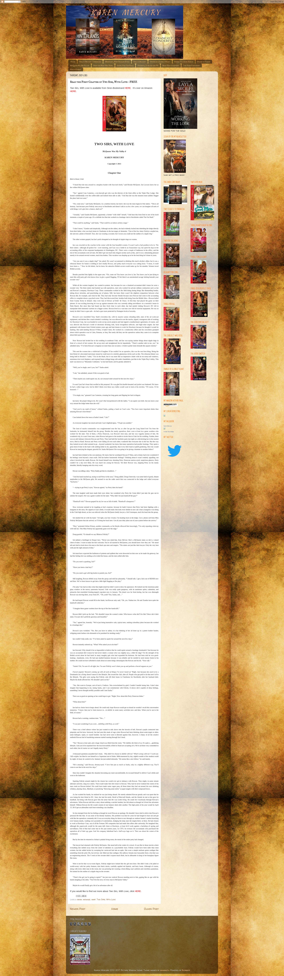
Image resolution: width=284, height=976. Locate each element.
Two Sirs (101, 899)
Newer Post (77, 909)
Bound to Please (203, 62)
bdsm (79, 899)
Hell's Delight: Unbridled (90, 62)
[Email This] (77, 896)
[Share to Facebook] (83, 896)
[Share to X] (81, 896)
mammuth (164, 970)
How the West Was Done (103, 66)
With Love (111, 899)
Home (72, 62)
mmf (94, 899)
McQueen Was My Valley (79, 66)
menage (86, 899)
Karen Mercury (168, 426)
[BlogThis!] (79, 896)
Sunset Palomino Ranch (183, 62)
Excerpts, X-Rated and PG (148, 66)
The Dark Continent (191, 66)
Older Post (151, 909)
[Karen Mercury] (164, 428)
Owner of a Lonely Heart (160, 62)
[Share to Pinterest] (85, 896)
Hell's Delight (139, 62)
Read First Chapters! (170, 66)
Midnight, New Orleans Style (117, 62)
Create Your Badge (169, 431)
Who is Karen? (75, 69)
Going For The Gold (125, 66)
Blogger (186, 970)
